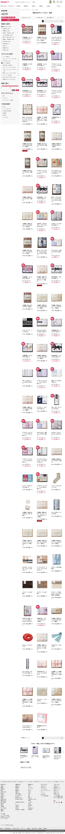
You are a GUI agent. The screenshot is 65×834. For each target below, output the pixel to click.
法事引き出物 (17, 793)
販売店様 (44, 828)
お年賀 (29, 803)
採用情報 (39, 828)
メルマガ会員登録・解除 (58, 796)
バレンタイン (30, 787)
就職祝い (2, 809)
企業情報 (28, 828)
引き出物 (17, 805)
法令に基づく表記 (15, 828)
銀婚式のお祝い (3, 800)
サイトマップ (22, 828)
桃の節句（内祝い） (19, 797)
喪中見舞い (30, 809)
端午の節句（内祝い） (19, 799)
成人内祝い (17, 796)
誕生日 (2, 790)
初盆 (29, 796)
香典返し (41, 6)
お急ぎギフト (43, 787)
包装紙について (56, 793)
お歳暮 (29, 800)
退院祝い (2, 803)
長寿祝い (2, 796)
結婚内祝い (26, 6)
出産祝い (48, 6)
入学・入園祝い (3, 808)
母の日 (29, 790)
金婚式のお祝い (3, 799)
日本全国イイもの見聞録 (19, 809)
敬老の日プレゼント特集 (26, 767)
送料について (56, 790)
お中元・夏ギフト (3, 6)
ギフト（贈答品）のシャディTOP (58, 781)
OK (17, 90)
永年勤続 (2, 806)
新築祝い (2, 793)
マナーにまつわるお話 (5, 815)
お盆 (29, 794)
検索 (34, 2)
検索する (16, 2)
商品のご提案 (34, 828)
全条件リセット (10, 19)
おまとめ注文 (43, 794)
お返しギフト (18, 784)
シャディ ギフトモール (25, 9)
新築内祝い (17, 790)
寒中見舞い (30, 805)
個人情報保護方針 (7, 828)
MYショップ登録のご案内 (58, 797)
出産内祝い (19, 6)
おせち (29, 806)
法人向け (58, 6)
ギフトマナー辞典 (4, 818)
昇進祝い (2, 805)
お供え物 (17, 808)
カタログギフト (11, 6)
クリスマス (30, 802)
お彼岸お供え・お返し (32, 799)
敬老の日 (29, 797)
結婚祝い (2, 787)
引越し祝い (3, 794)
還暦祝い (2, 797)
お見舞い (17, 806)
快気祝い (33, 6)
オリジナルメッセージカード (45, 791)
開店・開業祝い (3, 802)
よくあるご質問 (56, 794)
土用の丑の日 (30, 808)
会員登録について (57, 787)
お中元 (29, 793)
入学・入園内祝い (18, 794)
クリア (13, 90)
